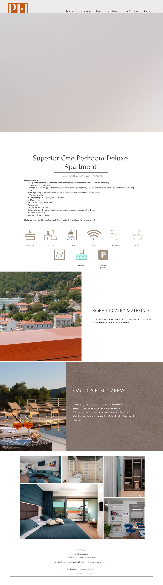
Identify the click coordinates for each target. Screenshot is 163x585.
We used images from (74, 573)
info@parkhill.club (76, 562)
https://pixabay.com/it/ (86, 573)
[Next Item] (140, 497)
